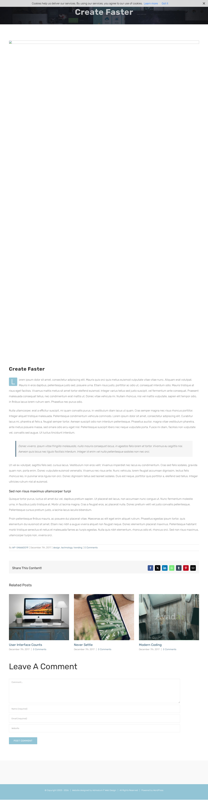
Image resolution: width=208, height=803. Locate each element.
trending (78, 547)
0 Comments (91, 547)
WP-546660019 (20, 547)
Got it (165, 3)
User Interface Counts (25, 645)
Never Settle (83, 645)
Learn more (151, 3)
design (56, 547)
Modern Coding (150, 645)
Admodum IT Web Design (104, 790)
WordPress (158, 790)
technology (66, 547)
